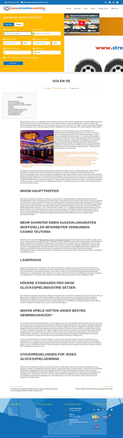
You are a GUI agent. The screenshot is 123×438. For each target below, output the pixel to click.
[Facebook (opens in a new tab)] (110, 2)
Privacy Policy (41, 413)
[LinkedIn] (107, 410)
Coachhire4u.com (52, 436)
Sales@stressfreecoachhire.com (35, 2)
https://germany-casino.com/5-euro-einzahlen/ (54, 240)
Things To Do (12, 415)
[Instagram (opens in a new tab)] (113, 2)
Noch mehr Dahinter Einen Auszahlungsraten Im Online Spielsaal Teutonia (19, 104)
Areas (10, 410)
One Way (8, 24)
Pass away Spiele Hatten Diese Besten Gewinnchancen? (17, 110)
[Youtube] (112, 410)
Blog (9, 412)
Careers (39, 408)
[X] (94, 410)
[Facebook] (98, 410)
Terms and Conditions (31, 57)
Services (11, 413)
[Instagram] (103, 410)
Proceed (12, 63)
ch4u (48, 88)
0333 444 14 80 (13, 2)
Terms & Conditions (43, 415)
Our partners (40, 412)
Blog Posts (75, 88)
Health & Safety (41, 417)
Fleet (10, 408)
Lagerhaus (11, 108)
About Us (39, 410)
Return (19, 24)
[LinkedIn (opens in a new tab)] (116, 2)
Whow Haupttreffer (14, 101)
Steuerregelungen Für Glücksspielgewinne (15, 113)
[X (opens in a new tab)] (106, 2)
